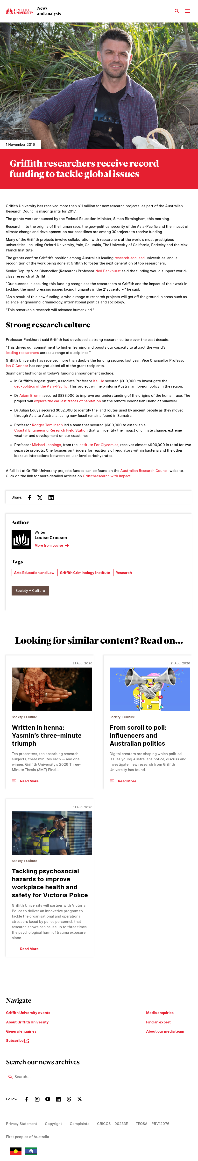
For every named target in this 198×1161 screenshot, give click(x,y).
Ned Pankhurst (108, 271)
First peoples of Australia (27, 1137)
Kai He (98, 381)
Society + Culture (30, 590)
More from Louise (49, 545)
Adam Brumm (30, 395)
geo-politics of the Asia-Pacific (41, 386)
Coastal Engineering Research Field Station (51, 430)
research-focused (129, 258)
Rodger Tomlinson (47, 425)
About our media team (165, 1031)
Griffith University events (28, 1013)
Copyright (53, 1124)
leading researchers (22, 353)
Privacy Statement (21, 1124)
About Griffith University (27, 1022)
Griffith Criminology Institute (85, 573)
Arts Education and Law (34, 573)
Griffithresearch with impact (107, 476)
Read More (29, 781)
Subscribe (15, 1040)
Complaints (79, 1124)
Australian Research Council (144, 471)
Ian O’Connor (17, 366)
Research (123, 573)
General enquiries (21, 1031)
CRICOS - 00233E (112, 1124)
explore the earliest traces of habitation (67, 401)
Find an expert (158, 1022)
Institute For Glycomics (98, 445)
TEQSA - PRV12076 (153, 1124)
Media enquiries (160, 1013)
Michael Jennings (46, 445)
